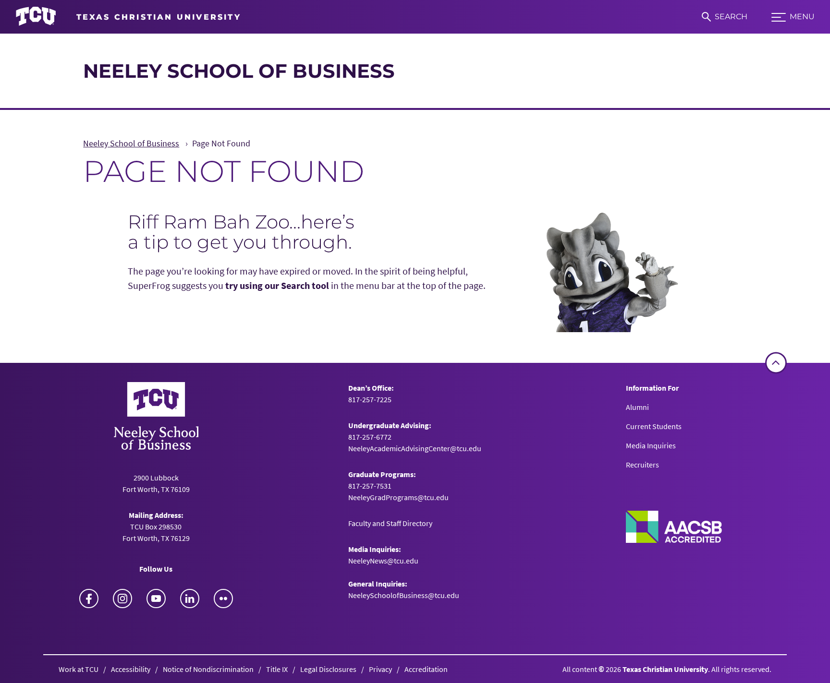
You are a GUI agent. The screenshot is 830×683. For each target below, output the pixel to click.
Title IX (277, 669)
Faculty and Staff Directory (390, 523)
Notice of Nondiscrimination (208, 669)
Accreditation (426, 669)
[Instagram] (122, 598)
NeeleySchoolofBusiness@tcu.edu (403, 595)
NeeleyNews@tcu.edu (383, 560)
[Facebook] (88, 598)
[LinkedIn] (189, 598)
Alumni (637, 407)
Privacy (380, 669)
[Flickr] (223, 598)
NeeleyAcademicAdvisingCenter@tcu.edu (414, 448)
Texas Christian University (665, 669)
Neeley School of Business (239, 71)
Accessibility (130, 669)
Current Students (654, 426)
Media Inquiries (651, 445)
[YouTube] (156, 598)
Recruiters (642, 464)
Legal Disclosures (328, 669)
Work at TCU (78, 669)
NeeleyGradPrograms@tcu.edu (398, 497)
